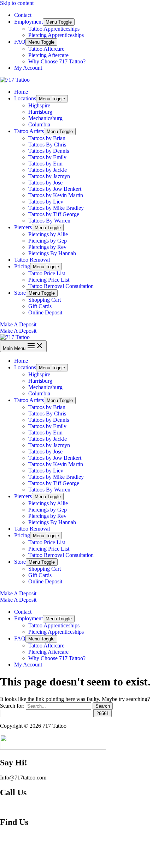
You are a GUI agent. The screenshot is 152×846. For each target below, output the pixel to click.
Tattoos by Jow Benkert (54, 189)
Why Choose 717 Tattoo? (57, 61)
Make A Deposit (18, 331)
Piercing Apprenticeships (56, 35)
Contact (22, 15)
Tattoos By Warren (49, 221)
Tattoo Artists (29, 131)
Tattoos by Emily (47, 157)
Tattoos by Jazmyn (49, 176)
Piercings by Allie (48, 234)
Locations (25, 98)
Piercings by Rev (47, 247)
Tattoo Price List (46, 273)
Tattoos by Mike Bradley (56, 208)
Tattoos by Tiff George (53, 214)
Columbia (39, 124)
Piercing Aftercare (48, 55)
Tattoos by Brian (46, 138)
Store (20, 293)
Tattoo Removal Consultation (61, 286)
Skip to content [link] (17, 3)
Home (21, 92)
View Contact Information (29, 807)
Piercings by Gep (47, 241)
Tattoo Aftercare (46, 49)
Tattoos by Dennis (48, 151)
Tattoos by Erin (45, 164)
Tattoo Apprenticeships (54, 29)
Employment (28, 22)
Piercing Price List (48, 280)
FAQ (19, 42)
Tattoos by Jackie (47, 170)
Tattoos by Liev (45, 202)
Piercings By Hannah (52, 253)
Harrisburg (40, 112)
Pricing (22, 266)
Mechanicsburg (45, 118)
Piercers (23, 227)
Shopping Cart (44, 300)
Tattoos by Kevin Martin (55, 195)
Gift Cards (40, 306)
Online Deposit (45, 312)
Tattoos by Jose (45, 183)
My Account (28, 68)
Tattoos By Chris (47, 145)
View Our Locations (23, 837)
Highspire (39, 105)
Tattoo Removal (32, 260)
